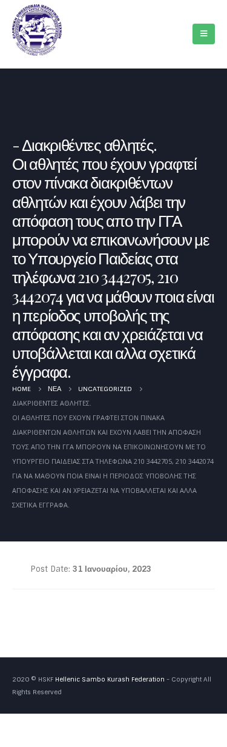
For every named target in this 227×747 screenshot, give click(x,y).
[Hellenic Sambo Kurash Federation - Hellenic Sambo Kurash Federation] (37, 30)
